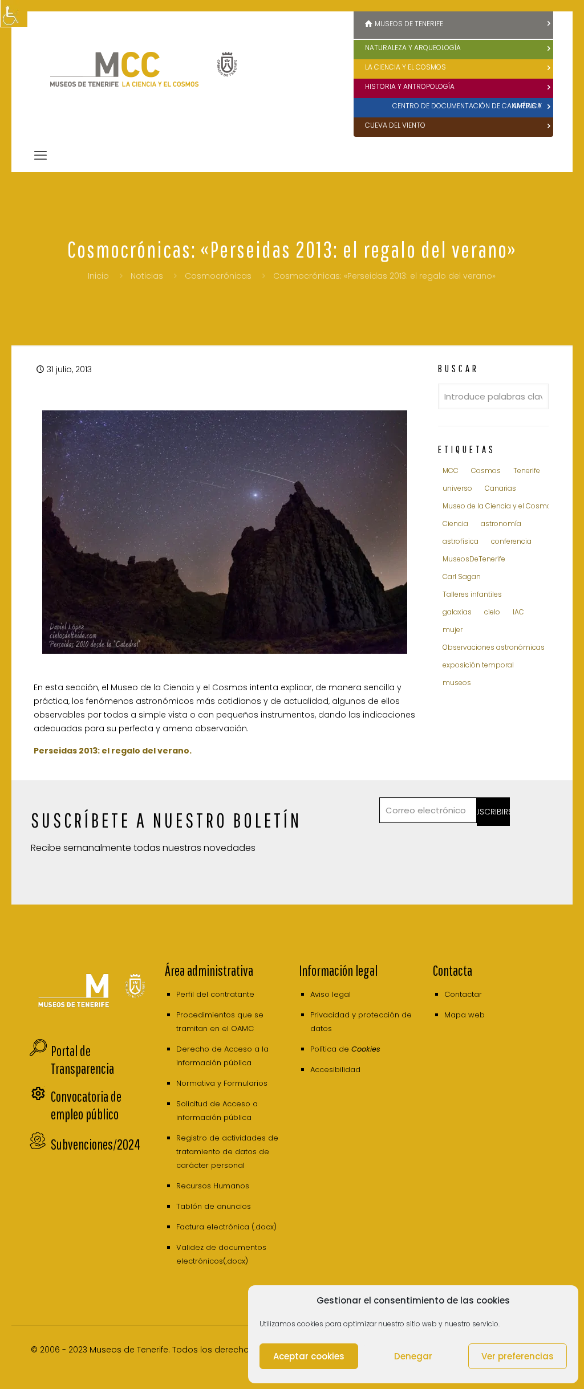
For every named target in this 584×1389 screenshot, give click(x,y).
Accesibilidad (335, 1069)
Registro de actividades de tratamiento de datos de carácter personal (227, 1152)
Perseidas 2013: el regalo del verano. (113, 750)
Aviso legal (330, 994)
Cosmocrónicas (218, 276)
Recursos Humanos (212, 1185)
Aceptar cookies (308, 1356)
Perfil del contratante (215, 994)
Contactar (463, 994)
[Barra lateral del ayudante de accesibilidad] (13, 13)
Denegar (413, 1356)
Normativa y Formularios (221, 1083)
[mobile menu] (40, 155)
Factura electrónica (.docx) (226, 1226)
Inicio (98, 276)
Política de (345, 1049)
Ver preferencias (517, 1356)
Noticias (147, 276)
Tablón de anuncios (213, 1206)
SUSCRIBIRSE (493, 811)
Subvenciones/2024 (95, 1144)
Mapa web (464, 1014)
